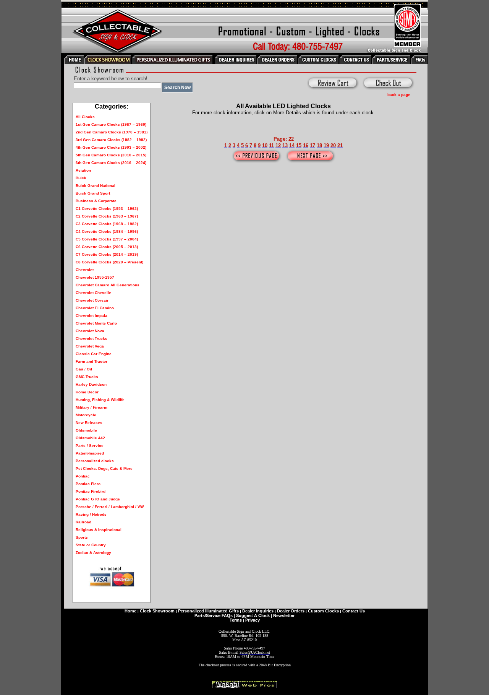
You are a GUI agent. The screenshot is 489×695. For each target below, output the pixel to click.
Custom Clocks (323, 611)
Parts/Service (207, 615)
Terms (236, 620)
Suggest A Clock (253, 615)
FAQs (227, 615)
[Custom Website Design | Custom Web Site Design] (244, 686)
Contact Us (353, 611)
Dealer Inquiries (258, 611)
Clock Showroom (157, 611)
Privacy (252, 620)
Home (130, 611)
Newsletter (284, 615)
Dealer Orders (290, 611)
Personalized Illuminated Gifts (208, 611)
